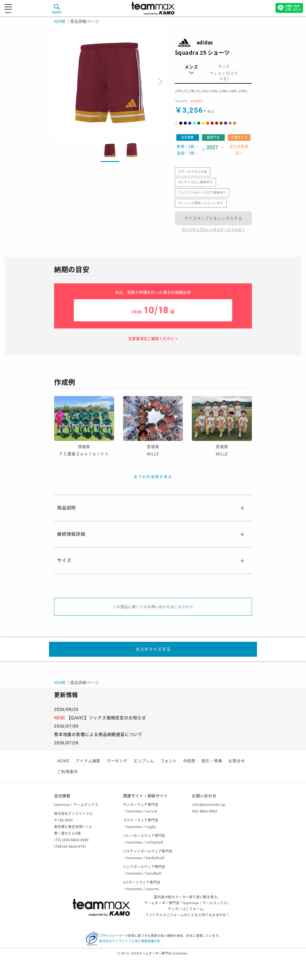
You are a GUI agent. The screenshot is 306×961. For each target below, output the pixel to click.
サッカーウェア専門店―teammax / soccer (140, 808)
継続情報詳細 (71, 534)
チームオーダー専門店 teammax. (164, 953)
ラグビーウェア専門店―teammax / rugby (140, 823)
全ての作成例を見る (153, 477)
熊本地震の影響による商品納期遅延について (98, 734)
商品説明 (66, 508)
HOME (60, 21)
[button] (160, 82)
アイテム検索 (88, 761)
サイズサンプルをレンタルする (213, 218)
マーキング (117, 761)
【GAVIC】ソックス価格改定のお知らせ (106, 717)
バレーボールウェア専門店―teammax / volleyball (144, 839)
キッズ (224, 67)
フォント (168, 761)
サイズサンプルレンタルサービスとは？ (213, 230)
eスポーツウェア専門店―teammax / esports (141, 886)
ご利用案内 (67, 771)
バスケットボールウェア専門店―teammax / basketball (147, 855)
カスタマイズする (153, 649)
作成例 (189, 761)
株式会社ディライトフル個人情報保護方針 (129, 941)
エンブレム (144, 761)
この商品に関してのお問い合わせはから (153, 607)
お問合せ (236, 761)
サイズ (64, 560)
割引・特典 (212, 761)
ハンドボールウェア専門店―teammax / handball (144, 870)
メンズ (191, 67)
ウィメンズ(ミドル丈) (224, 76)
